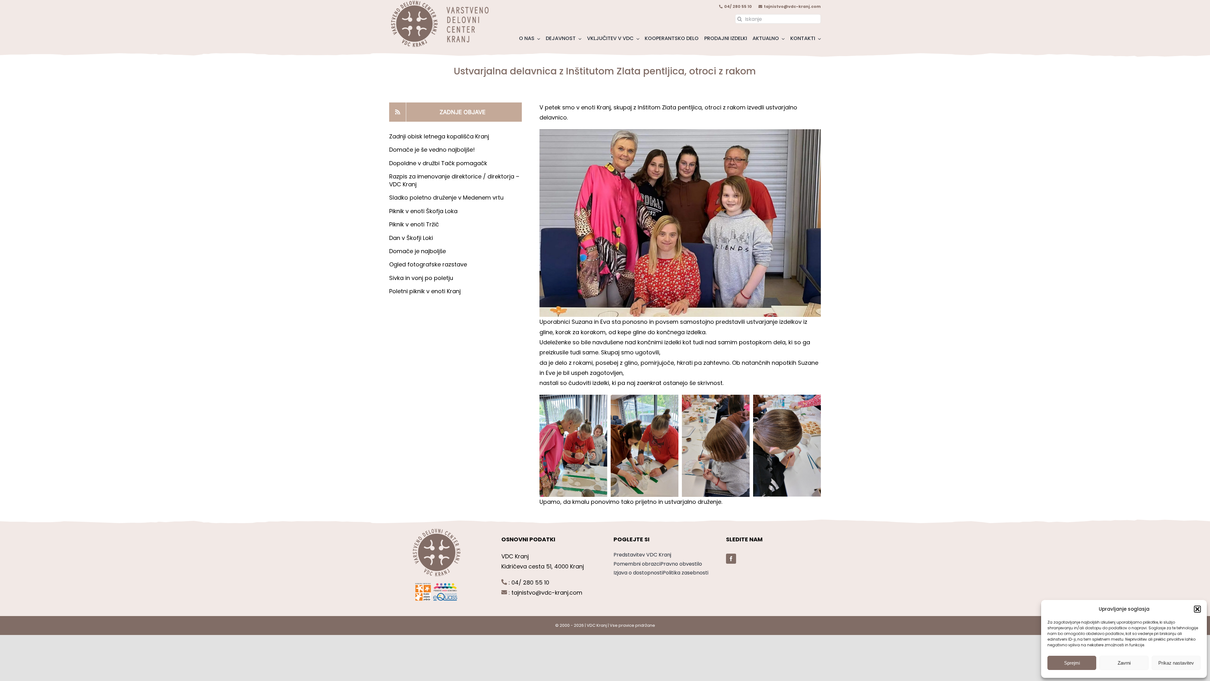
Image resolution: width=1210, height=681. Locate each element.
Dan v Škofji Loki (411, 238)
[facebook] (731, 559)
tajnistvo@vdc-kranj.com (792, 6)
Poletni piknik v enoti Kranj (425, 291)
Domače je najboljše (418, 251)
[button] (1197, 609)
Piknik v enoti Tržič (415, 224)
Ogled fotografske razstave (428, 264)
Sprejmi (1072, 663)
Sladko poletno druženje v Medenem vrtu (446, 197)
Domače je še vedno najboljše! (432, 150)
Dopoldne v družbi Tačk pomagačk (438, 163)
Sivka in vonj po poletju (421, 278)
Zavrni (1124, 663)
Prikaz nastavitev (1176, 663)
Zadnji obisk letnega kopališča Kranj (439, 136)
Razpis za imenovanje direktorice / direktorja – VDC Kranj (454, 180)
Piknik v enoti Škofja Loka (423, 211)
